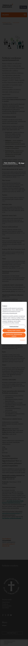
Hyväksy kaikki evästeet (14, 330)
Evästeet (23, 340)
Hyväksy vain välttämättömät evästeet (14, 335)
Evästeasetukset (14, 326)
